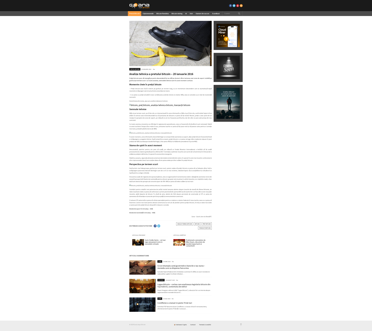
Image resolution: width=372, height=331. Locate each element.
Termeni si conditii (205, 325)
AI (186, 13)
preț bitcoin (207, 224)
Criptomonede (148, 13)
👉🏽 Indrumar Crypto (180, 325)
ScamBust (216, 13)
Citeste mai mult (150, 243)
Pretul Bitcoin (134, 13)
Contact (193, 325)
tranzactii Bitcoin (205, 228)
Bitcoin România (162, 13)
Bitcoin (197, 224)
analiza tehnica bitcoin (184, 224)
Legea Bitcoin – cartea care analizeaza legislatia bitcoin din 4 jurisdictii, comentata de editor (183, 285)
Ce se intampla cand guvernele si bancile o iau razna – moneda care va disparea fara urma (181, 266)
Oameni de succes (202, 13)
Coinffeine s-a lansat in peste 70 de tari (174, 303)
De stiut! (161, 280)
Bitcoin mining (177, 13)
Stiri (191, 13)
